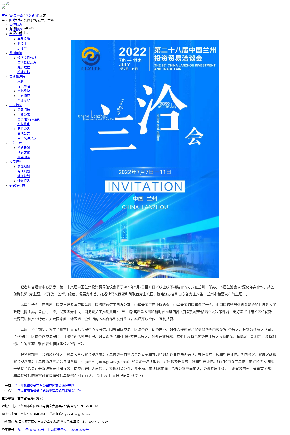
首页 (5, 15)
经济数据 (23, 67)
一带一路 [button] (15, 143)
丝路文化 (23, 152)
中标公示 (23, 114)
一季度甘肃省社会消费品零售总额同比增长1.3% (47, 390)
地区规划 (23, 176)
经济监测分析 (26, 58)
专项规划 (23, 171)
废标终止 (23, 124)
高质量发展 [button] (17, 76)
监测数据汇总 (26, 62)
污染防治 (23, 86)
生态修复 (23, 95)
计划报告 (23, 181)
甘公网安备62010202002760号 (68, 429)
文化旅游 (23, 91)
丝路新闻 (23, 147)
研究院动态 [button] (17, 185)
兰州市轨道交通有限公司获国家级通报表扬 (44, 385)
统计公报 (23, 72)
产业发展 (23, 100)
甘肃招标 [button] (15, 105)
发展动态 (23, 157)
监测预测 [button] (15, 53)
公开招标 (23, 110)
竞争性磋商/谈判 (28, 119)
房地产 (22, 48)
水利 (20, 81)
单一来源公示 (26, 138)
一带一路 (16, 15)
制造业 (22, 43)
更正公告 (23, 128)
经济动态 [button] (15, 24)
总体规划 (23, 166)
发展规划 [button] (15, 162)
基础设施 (23, 39)
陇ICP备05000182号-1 (32, 429)
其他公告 (23, 133)
